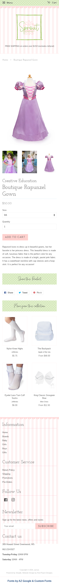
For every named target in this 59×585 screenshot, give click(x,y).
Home (5, 60)
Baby (4, 440)
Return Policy (8, 470)
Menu (9, 2)
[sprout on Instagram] (13, 500)
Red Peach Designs (44, 573)
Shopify (18, 573)
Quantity (6, 222)
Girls (4, 444)
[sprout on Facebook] (6, 500)
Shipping (6, 474)
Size (4, 210)
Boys (4, 448)
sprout (36, 570)
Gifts (4, 452)
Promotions (7, 478)
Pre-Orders (7, 482)
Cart (54, 3)
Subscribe (46, 526)
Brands (5, 436)
